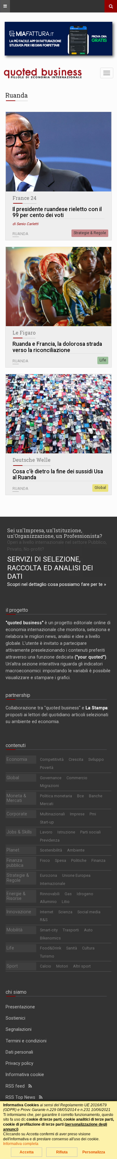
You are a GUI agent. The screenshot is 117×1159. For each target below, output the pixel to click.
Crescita (76, 759)
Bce (80, 796)
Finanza (98, 860)
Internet (46, 912)
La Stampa (96, 707)
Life (103, 360)
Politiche (78, 860)
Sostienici (15, 1018)
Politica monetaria (56, 796)
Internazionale (52, 883)
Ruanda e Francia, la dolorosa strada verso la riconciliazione (57, 347)
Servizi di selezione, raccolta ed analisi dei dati (50, 567)
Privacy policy (19, 1063)
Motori (62, 966)
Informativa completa (20, 1144)
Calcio (45, 966)
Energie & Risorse (16, 896)
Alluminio (48, 901)
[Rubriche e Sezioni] (5, 6)
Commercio (76, 777)
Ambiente (76, 850)
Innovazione (19, 911)
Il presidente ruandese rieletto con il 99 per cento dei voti (57, 212)
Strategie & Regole (90, 233)
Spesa (60, 860)
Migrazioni (49, 785)
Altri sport (82, 966)
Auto (88, 930)
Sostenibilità (51, 850)
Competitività (52, 759)
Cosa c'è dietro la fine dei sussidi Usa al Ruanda (57, 475)
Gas (68, 893)
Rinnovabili (50, 893)
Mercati (46, 803)
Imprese (77, 814)
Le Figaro (24, 333)
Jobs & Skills (19, 831)
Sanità (71, 948)
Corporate (17, 813)
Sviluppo (96, 759)
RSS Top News (22, 1097)
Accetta (27, 1152)
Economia (17, 759)
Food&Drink (50, 948)
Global (100, 487)
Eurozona (48, 875)
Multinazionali (52, 814)
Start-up (47, 822)
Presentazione (20, 1006)
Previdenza (50, 840)
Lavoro (46, 832)
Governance (50, 777)
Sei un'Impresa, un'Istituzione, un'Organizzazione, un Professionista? (54, 533)
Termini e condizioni (26, 1040)
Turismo (47, 956)
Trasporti (71, 930)
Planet (13, 850)
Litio (66, 901)
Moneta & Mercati (16, 798)
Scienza (65, 912)
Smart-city (49, 930)
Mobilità (14, 929)
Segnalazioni (19, 1029)
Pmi (93, 814)
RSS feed (17, 1086)
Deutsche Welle (31, 460)
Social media (88, 912)
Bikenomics (50, 938)
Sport (12, 965)
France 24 (24, 198)
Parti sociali (90, 832)
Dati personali (19, 1052)
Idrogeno (85, 893)
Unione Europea (76, 875)
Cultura (88, 948)
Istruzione (66, 832)
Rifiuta (62, 1152)
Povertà (46, 767)
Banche (95, 796)
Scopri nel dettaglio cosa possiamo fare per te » (56, 584)
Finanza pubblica (15, 863)
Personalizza (93, 1152)
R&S (43, 919)
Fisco (45, 860)
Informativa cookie (25, 1074)
